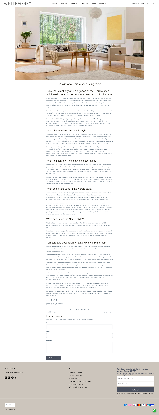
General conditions (75, 375)
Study (54, 3)
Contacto (102, 3)
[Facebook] (6, 378)
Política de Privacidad (134, 393)
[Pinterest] (12, 378)
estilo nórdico (53, 305)
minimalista (61, 305)
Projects (74, 3)
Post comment (54, 358)
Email (48, 332)
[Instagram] (9, 378)
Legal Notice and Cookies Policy (80, 381)
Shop (94, 3)
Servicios (63, 3)
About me (84, 3)
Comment (50, 340)
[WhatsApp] (16, 378)
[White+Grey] (17, 3)
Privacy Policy (73, 378)
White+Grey (12, 409)
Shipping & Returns (75, 372)
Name (48, 323)
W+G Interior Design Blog (78, 387)
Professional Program (76, 384)
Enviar (135, 390)
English (8, 405)
